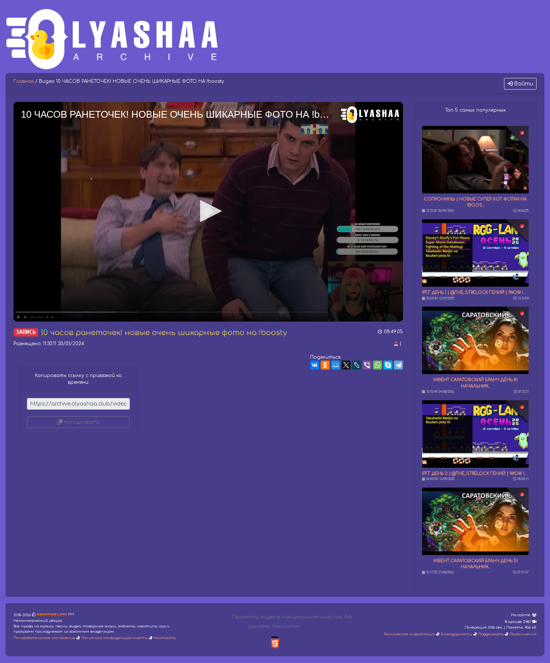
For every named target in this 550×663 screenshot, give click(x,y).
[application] (208, 212)
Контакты (165, 638)
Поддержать (491, 634)
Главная (23, 81)
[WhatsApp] (377, 365)
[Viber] (367, 365)
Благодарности (456, 634)
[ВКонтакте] (314, 365)
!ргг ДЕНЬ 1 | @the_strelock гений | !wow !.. (473, 292)
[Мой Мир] (335, 365)
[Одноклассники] (325, 365)
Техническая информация (409, 634)
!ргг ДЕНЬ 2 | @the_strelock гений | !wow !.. (474, 473)
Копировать (81, 422)
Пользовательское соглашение (44, 638)
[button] (208, 211)
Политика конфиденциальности (114, 638)
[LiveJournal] (356, 365)
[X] (346, 365)
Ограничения (523, 634)
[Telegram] (398, 365)
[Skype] (388, 365)
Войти (523, 84)
